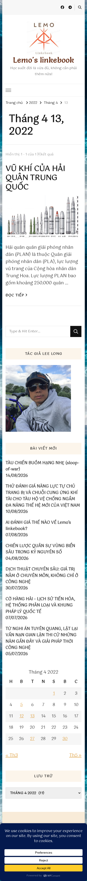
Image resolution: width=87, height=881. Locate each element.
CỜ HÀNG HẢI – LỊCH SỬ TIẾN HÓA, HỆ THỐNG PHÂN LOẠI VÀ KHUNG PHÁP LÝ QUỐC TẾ (40, 605)
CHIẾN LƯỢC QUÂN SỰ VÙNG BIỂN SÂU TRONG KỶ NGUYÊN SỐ (40, 549)
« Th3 (12, 755)
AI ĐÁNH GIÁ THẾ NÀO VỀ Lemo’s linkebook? (38, 526)
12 (21, 716)
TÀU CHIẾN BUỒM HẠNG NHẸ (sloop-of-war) (42, 466)
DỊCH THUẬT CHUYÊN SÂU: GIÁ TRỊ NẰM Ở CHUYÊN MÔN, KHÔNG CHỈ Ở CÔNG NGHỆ (42, 575)
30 (65, 739)
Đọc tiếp (15, 295)
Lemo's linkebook (43, 60)
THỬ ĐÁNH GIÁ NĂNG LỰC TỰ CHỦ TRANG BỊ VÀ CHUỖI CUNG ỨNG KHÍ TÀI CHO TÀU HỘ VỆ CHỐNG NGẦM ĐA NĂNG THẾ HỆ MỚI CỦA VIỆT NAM (43, 496)
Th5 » (75, 755)
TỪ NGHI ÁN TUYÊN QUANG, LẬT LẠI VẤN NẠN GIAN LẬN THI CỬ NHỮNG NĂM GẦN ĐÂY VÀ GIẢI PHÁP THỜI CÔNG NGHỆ (42, 638)
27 (32, 739)
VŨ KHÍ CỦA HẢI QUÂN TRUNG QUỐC (35, 178)
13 (32, 716)
